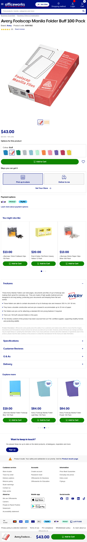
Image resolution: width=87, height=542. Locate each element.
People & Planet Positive (11, 505)
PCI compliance (47, 528)
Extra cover (64, 478)
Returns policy (8, 481)
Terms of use (34, 528)
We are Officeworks (10, 498)
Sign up (12, 450)
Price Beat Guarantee (67, 471)
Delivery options (8, 478)
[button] (2, 4)
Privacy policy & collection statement (14, 528)
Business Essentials (8, 15)
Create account (36, 471)
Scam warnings (8, 484)
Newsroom (6, 508)
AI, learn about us (79, 528)
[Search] (83, 11)
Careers (5, 502)
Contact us (6, 488)
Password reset (36, 475)
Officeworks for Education (40, 481)
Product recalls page (70, 459)
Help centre (7, 491)
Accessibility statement (11, 511)
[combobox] (43, 11)
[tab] (43, 283)
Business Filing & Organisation (28, 15)
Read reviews (20, 29)
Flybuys (62, 481)
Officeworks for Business (40, 478)
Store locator (7, 471)
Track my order (8, 475)
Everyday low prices (67, 475)
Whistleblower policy (63, 528)
